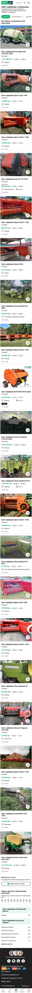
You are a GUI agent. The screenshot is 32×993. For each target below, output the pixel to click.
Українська (25, 986)
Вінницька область (15, 927)
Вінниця (15, 915)
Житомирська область (15, 937)
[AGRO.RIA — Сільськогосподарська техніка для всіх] (7, 2)
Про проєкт (5, 971)
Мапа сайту (6, 981)
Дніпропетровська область (15, 934)
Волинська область (15, 930)
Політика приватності (10, 975)
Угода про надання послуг (11, 978)
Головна (3, 991)
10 (29, 902)
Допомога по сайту (16, 957)
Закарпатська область (15, 940)
